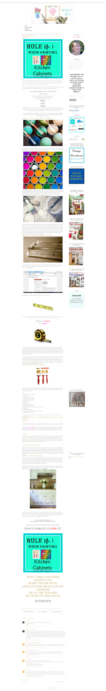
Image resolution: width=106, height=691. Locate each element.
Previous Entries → (60, 681)
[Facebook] (73, 37)
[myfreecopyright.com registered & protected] (76, 458)
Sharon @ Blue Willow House (30, 650)
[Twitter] (74, 37)
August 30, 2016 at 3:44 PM (33, 655)
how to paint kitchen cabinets (32, 608)
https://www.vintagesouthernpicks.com (31, 642)
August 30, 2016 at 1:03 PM (33, 647)
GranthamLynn (27, 658)
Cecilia (26, 620)
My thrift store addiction (29, 629)
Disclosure (27, 28)
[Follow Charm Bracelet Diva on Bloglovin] (74, 111)
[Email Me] (80, 37)
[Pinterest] (76, 37)
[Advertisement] (76, 329)
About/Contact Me (28, 27)
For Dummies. (40, 363)
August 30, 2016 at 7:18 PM (33, 666)
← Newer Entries (25, 681)
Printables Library (28, 30)
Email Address (72, 95)
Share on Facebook (29, 611)
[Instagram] (78, 37)
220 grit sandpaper (38, 437)
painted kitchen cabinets (52, 608)
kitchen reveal (43, 608)
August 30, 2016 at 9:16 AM (33, 626)
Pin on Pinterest (43, 611)
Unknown (26, 669)
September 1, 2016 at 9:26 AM (34, 676)
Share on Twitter (56, 611)
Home (26, 25)
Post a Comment (25, 679)
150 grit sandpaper (26, 437)
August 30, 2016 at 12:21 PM (34, 639)
